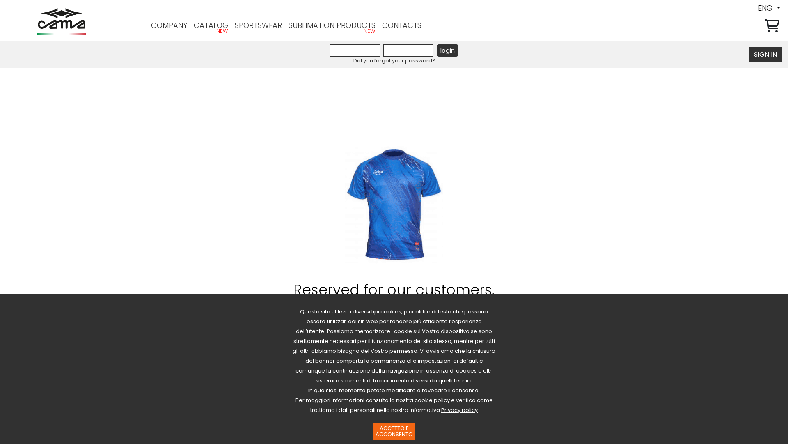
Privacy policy (459, 410)
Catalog (211, 25)
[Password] (408, 50)
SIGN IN (765, 54)
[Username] (355, 50)
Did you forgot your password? (394, 60)
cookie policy (432, 400)
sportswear (258, 25)
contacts (401, 25)
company (169, 25)
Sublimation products (332, 25)
